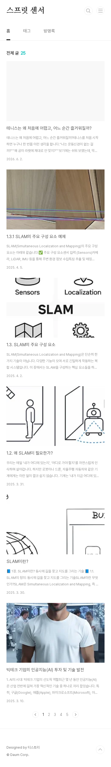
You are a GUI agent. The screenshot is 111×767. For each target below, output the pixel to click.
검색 (88, 11)
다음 (75, 714)
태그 (27, 31)
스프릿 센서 (25, 11)
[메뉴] (100, 10)
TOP (100, 749)
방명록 (49, 31)
